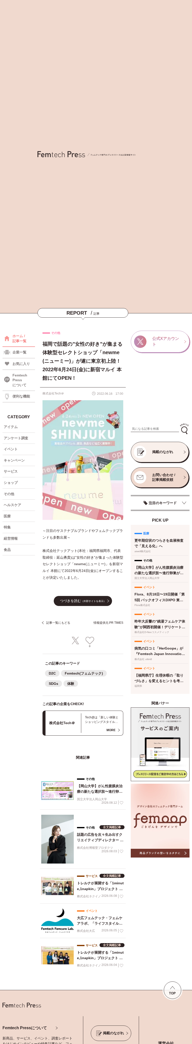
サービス (11, 471)
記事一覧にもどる (58, 622)
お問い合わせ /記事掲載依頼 (163, 477)
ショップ (11, 483)
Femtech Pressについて (24, 1028)
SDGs (53, 684)
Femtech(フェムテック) (84, 673)
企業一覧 (19, 352)
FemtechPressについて (19, 380)
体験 (70, 684)
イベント (11, 449)
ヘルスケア (12, 505)
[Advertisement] (160, 389)
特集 (7, 527)
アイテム (11, 427)
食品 (7, 550)
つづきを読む (83, 601)
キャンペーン (14, 460)
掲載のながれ (162, 452)
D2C (52, 673)
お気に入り (21, 364)
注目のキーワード (163, 503)
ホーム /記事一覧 (19, 338)
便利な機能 (21, 396)
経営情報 (11, 538)
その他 (9, 494)
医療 (7, 516)
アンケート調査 (16, 438)
